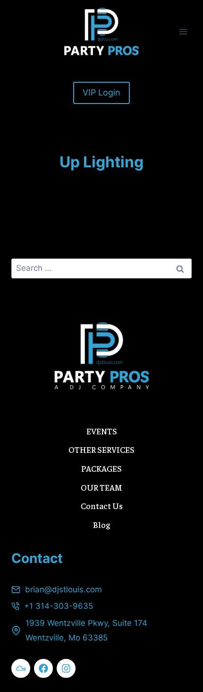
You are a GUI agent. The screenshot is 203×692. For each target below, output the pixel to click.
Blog (101, 524)
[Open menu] (183, 31)
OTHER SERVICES (101, 449)
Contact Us (102, 505)
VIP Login (101, 92)
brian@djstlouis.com (63, 589)
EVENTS (101, 430)
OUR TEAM (101, 487)
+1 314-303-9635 (58, 606)
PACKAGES (101, 468)
